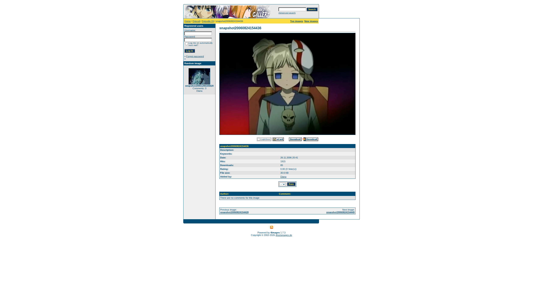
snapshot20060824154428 (234, 212)
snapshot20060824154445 (340, 212)
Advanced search (287, 13)
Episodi (196, 21)
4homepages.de (284, 235)
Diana (283, 176)
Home (188, 21)
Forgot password (195, 56)
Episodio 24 (208, 21)
